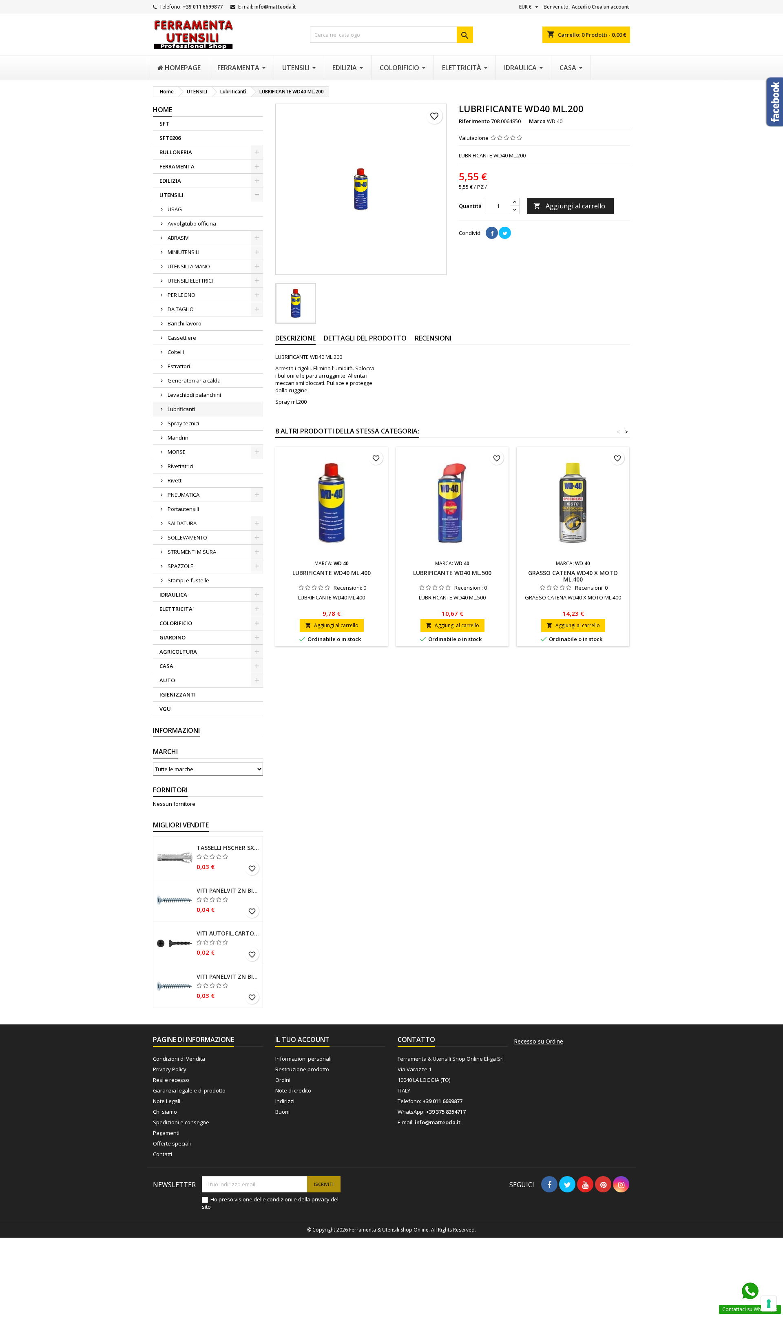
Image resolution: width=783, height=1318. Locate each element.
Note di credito (293, 1090)
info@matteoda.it (275, 6)
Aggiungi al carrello (569, 205)
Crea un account (610, 6)
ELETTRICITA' (176, 609)
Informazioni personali (303, 1058)
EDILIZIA (170, 180)
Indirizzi (284, 1101)
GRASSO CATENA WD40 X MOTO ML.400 (573, 576)
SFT (164, 123)
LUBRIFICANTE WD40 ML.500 (452, 573)
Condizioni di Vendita (179, 1058)
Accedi (579, 6)
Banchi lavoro (184, 323)
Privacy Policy (169, 1069)
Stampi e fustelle (188, 580)
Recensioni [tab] (433, 338)
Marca (537, 121)
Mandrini (179, 437)
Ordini (282, 1080)
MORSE (177, 452)
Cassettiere (182, 337)
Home (162, 109)
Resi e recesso (171, 1080)
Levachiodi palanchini (194, 394)
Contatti (162, 1154)
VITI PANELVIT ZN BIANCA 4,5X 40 (228, 890)
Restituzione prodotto (302, 1069)
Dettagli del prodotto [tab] (365, 338)
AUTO (167, 680)
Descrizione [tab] (295, 338)
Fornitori (170, 789)
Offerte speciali (172, 1143)
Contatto (416, 1039)
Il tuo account (302, 1039)
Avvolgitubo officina (192, 223)
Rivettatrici (180, 466)
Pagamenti (166, 1133)
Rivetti (175, 480)
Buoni (282, 1111)
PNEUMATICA (183, 494)
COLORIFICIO (175, 623)
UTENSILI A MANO (189, 266)
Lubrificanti (181, 409)
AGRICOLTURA (178, 651)
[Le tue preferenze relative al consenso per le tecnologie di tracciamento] (768, 1303)
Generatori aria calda (194, 380)
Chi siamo (165, 1111)
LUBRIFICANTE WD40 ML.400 (331, 573)
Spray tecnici (183, 423)
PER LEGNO (181, 295)
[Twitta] (505, 233)
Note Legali (166, 1101)
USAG (175, 209)
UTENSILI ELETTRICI (190, 280)
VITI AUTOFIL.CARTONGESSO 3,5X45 (228, 933)
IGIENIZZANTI (177, 694)
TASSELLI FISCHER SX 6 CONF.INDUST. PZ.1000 (228, 848)
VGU (165, 708)
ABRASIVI (179, 237)
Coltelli (176, 352)
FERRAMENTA (177, 166)
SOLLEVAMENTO (187, 537)
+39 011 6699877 (203, 6)
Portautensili (183, 509)
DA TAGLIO (181, 309)
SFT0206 (170, 138)
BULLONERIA (175, 152)
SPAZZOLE (180, 566)
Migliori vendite (181, 824)
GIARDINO (172, 637)
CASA (166, 666)
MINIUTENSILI (183, 252)
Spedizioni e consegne (181, 1122)
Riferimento (474, 121)
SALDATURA (182, 523)
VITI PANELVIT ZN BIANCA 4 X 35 (228, 976)
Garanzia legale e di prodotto (189, 1090)
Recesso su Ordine (538, 1041)
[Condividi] (492, 233)
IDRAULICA (173, 594)
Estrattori (179, 366)
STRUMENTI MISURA (192, 551)
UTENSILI (171, 195)
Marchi (165, 751)
